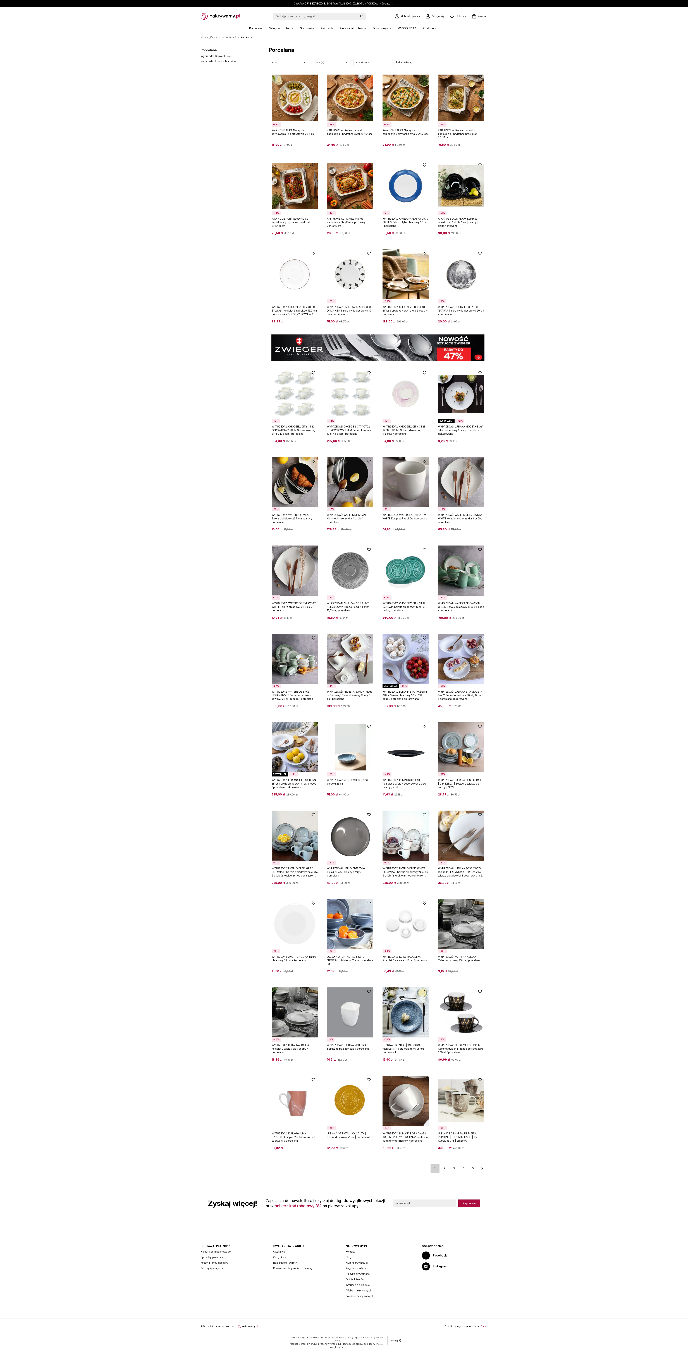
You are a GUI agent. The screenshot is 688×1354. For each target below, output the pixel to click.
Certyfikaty (279, 1257)
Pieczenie (327, 28)
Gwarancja (279, 1251)
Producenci (430, 28)
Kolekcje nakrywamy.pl (359, 1296)
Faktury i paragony (212, 1268)
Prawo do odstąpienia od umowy (292, 1268)
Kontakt (350, 1251)
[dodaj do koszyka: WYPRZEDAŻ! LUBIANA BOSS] (480, 884)
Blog (348, 1257)
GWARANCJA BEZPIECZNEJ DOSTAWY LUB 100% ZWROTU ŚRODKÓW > (343, 3)
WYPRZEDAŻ (407, 28)
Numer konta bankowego (216, 1251)
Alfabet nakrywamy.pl (358, 1290)
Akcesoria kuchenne (353, 28)
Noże (289, 28)
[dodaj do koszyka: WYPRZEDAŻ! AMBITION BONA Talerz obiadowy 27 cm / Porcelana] (313, 972)
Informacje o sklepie (358, 1284)
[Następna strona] (482, 1168)
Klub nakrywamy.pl (357, 1262)
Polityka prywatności (358, 1273)
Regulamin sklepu (356, 1268)
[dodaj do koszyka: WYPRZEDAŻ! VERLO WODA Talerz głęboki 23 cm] (368, 795)
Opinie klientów (355, 1279)
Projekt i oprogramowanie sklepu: (466, 1326)
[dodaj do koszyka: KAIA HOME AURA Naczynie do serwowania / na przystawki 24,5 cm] (313, 146)
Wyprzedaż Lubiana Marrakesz (219, 61)
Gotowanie (307, 28)
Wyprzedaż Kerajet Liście (216, 56)
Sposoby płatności (212, 1257)
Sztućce (274, 28)
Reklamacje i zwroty (285, 1262)
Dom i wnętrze (382, 28)
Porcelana (255, 28)
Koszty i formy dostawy (214, 1262)
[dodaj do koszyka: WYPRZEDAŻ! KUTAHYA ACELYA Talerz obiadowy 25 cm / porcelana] (480, 972)
